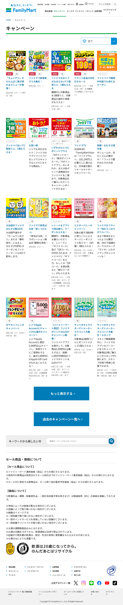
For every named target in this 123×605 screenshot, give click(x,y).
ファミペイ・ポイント (84, 11)
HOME (8, 20)
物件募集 (47, 4)
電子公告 (77, 575)
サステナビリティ (109, 11)
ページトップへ (113, 595)
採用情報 (53, 4)
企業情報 (98, 11)
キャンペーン (13, 571)
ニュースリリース (58, 575)
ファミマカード (33, 571)
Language (91, 4)
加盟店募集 (40, 4)
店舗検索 (81, 4)
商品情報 (48, 11)
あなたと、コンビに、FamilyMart (21, 8)
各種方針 (77, 571)
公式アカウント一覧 (60, 582)
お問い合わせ (70, 4)
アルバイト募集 (61, 4)
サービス (70, 11)
